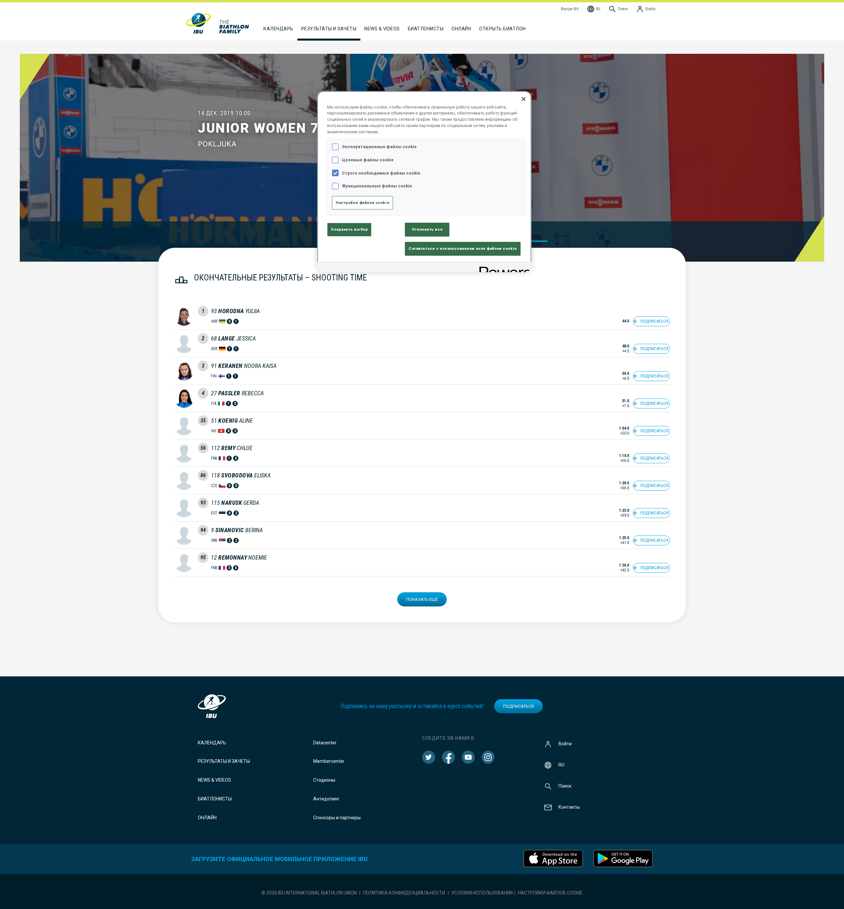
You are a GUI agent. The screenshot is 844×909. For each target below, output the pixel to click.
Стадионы (324, 780)
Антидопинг (326, 798)
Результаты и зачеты (224, 761)
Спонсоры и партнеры (337, 817)
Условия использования (482, 892)
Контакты (569, 806)
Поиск (564, 785)
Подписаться (518, 706)
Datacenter (325, 742)
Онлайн (461, 28)
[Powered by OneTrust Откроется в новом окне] (503, 268)
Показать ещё (422, 599)
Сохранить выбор (349, 229)
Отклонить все (427, 229)
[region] (424, 182)
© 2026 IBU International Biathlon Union (309, 892)
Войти (565, 743)
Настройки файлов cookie (550, 892)
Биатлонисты (215, 798)
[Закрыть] (523, 99)
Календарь (212, 742)
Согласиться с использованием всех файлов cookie (462, 248)
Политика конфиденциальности (404, 892)
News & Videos (214, 780)
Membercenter (329, 761)
